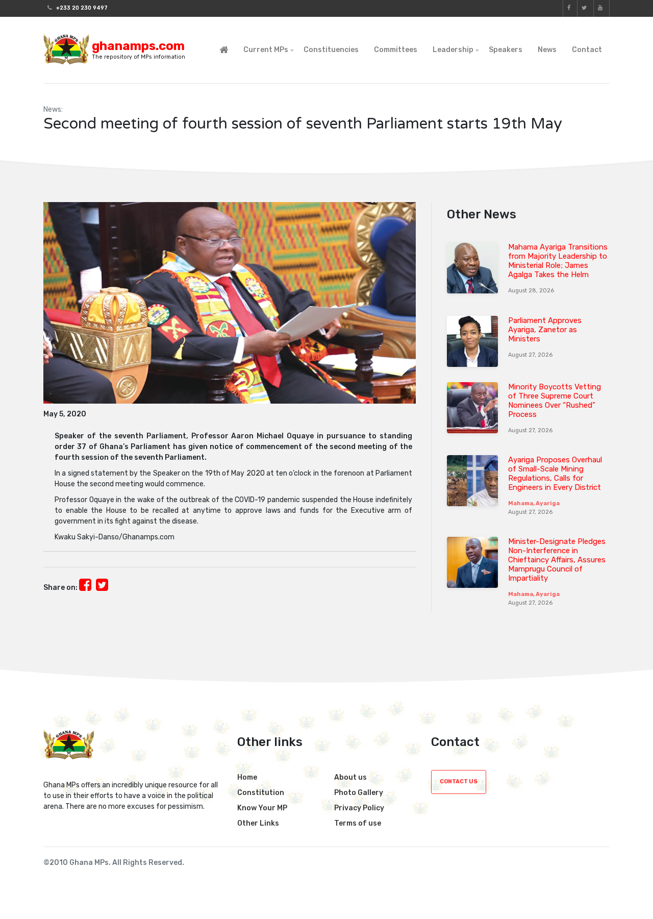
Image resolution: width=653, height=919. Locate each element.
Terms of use (357, 823)
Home (247, 777)
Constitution (260, 792)
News (547, 49)
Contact (587, 49)
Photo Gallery (358, 792)
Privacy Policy (359, 808)
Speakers (505, 49)
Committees (395, 49)
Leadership (453, 49)
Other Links (258, 823)
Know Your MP (262, 808)
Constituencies (331, 49)
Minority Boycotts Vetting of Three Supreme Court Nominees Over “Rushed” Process (554, 400)
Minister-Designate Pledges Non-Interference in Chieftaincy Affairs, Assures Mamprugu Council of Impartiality (557, 560)
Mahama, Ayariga (534, 503)
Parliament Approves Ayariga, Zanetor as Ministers (545, 329)
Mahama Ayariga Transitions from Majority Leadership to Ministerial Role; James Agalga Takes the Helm (558, 260)
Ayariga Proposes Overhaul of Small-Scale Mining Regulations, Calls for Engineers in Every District (555, 473)
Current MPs (265, 49)
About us (350, 777)
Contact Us (459, 781)
